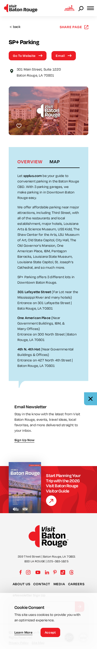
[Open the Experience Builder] (69, 8)
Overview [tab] (30, 161)
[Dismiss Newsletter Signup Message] (90, 398)
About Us (21, 584)
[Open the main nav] (92, 8)
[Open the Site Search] (81, 8)
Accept (50, 632)
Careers (76, 584)
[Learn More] (51, 500)
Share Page (71, 27)
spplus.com (33, 175)
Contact (41, 584)
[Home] (20, 8)
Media (59, 584)
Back (15, 27)
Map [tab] (54, 161)
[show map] (12, 70)
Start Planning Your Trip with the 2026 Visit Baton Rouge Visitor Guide (63, 483)
